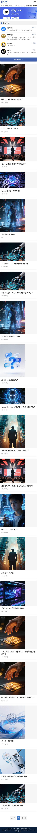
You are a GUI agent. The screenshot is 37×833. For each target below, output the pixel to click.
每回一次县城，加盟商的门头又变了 (13, 164)
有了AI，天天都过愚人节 (9, 529)
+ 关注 (6, 18)
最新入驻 (6, 23)
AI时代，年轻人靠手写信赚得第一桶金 (14, 776)
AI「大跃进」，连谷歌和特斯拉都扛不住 (15, 264)
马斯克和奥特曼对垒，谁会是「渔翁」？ (15, 450)
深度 (2, 6)
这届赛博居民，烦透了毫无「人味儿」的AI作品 (17, 486)
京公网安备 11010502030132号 (23, 830)
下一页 (24, 818)
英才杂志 (10, 35)
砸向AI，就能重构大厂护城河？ (12, 99)
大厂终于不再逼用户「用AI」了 (12, 336)
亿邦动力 (10, 28)
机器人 (23, 6)
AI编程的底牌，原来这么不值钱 (12, 805)
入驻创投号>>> (18, 59)
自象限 (9, 50)
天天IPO (11, 6)
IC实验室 (10, 43)
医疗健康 (29, 6)
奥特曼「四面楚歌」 (8, 741)
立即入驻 (15, 18)
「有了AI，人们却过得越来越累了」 (13, 608)
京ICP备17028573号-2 (8, 830)
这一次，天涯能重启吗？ (9, 380)
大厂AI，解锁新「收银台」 (10, 128)
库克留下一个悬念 (7, 573)
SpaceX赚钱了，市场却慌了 (11, 191)
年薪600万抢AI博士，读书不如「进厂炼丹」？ (17, 293)
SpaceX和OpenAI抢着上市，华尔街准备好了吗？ (18, 407)
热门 (6, 6)
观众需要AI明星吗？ (8, 234)
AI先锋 (17, 6)
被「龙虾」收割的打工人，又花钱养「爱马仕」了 (18, 697)
